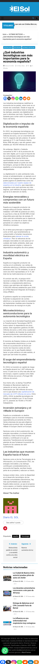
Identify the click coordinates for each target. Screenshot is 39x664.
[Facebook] (5, 98)
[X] (9, 98)
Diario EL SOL (9, 66)
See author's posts (13, 523)
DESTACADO (8, 48)
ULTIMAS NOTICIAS (28, 48)
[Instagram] (13, 98)
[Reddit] (24, 98)
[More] (28, 98)
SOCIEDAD (17, 48)
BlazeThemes (26, 652)
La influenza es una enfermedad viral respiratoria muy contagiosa (24, 620)
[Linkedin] (20, 98)
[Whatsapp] (17, 98)
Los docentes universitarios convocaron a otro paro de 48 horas (24, 590)
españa (15, 536)
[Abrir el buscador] (33, 18)
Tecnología (25, 536)
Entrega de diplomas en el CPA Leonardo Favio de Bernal (23, 605)
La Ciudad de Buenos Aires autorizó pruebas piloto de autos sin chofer (23, 575)
